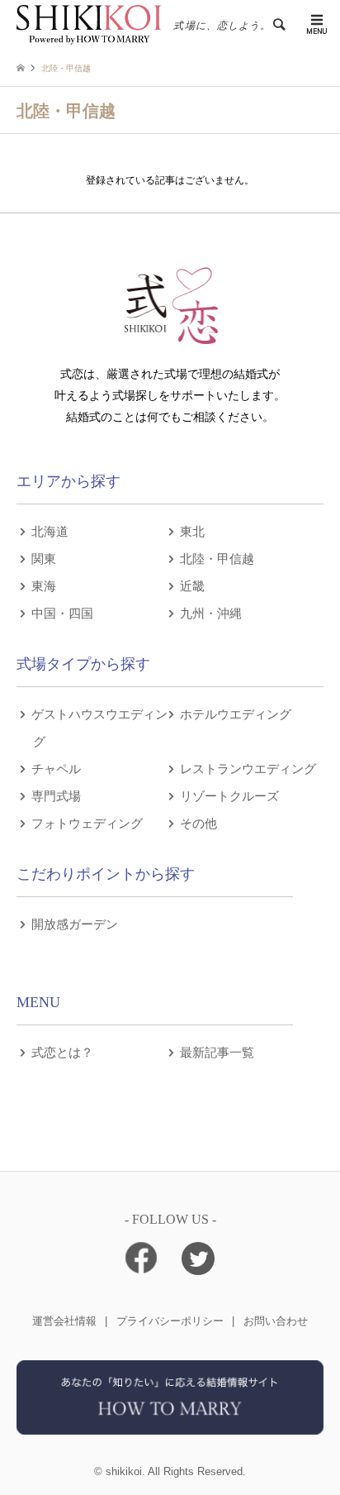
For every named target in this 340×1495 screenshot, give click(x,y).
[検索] (278, 25)
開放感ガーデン (74, 923)
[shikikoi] (170, 1428)
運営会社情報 (64, 1321)
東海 (43, 585)
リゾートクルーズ (229, 795)
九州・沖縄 (211, 612)
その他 (198, 822)
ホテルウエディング (235, 713)
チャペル (56, 767)
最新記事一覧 (217, 1051)
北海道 (49, 530)
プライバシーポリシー (170, 1321)
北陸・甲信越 (217, 557)
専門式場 (56, 795)
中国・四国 (62, 612)
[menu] (315, 25)
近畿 (192, 585)
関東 (43, 557)
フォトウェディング (87, 822)
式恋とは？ (62, 1051)
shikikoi (124, 1471)
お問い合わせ (275, 1321)
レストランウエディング (248, 767)
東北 (192, 530)
